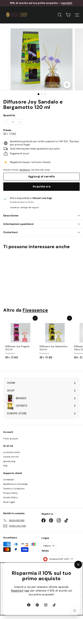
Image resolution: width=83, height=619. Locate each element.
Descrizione (11, 215)
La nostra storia (11, 452)
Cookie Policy (10, 497)
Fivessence (35, 310)
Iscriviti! (66, 3)
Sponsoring (9, 461)
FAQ (5, 465)
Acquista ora (41, 186)
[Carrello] (68, 15)
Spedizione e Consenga (15, 484)
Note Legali (9, 502)
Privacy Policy (10, 493)
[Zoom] (66, 84)
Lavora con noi (11, 456)
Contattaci (10, 232)
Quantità (9, 115)
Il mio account (10, 438)
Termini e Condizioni (14, 488)
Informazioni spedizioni (18, 224)
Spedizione (24, 170)
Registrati (17, 590)
